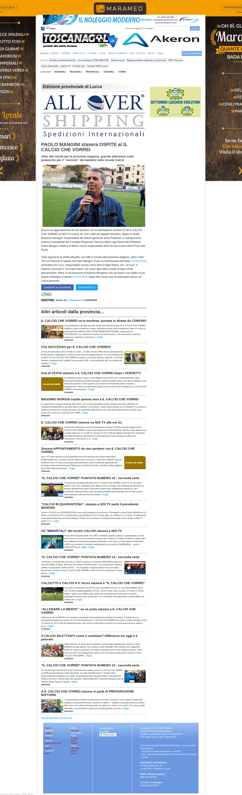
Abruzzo (48, 728)
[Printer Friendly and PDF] (46, 294)
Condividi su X (86, 287)
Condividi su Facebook (57, 287)
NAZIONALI (60, 72)
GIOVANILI (108, 72)
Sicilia (73, 741)
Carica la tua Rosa (192, 53)
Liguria (48, 748)
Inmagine (157, 782)
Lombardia (49, 751)
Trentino (74, 746)
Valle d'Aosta (76, 733)
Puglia (73, 735)
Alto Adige (75, 748)
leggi (100, 337)
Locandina (104, 731)
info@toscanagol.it (156, 774)
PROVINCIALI (92, 72)
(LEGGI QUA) (139, 261)
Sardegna (75, 738)
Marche (48, 753)
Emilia (47, 738)
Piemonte (75, 730)
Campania (49, 735)
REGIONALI (76, 72)
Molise (73, 728)
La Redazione (75, 300)
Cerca (195, 28)
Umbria (74, 751)
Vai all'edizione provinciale (56, 718)
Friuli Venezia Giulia (53, 743)
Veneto (73, 753)
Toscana (74, 743)
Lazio (47, 746)
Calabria (48, 733)
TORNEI (122, 72)
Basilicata (49, 730)
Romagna (49, 741)
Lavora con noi (106, 728)
